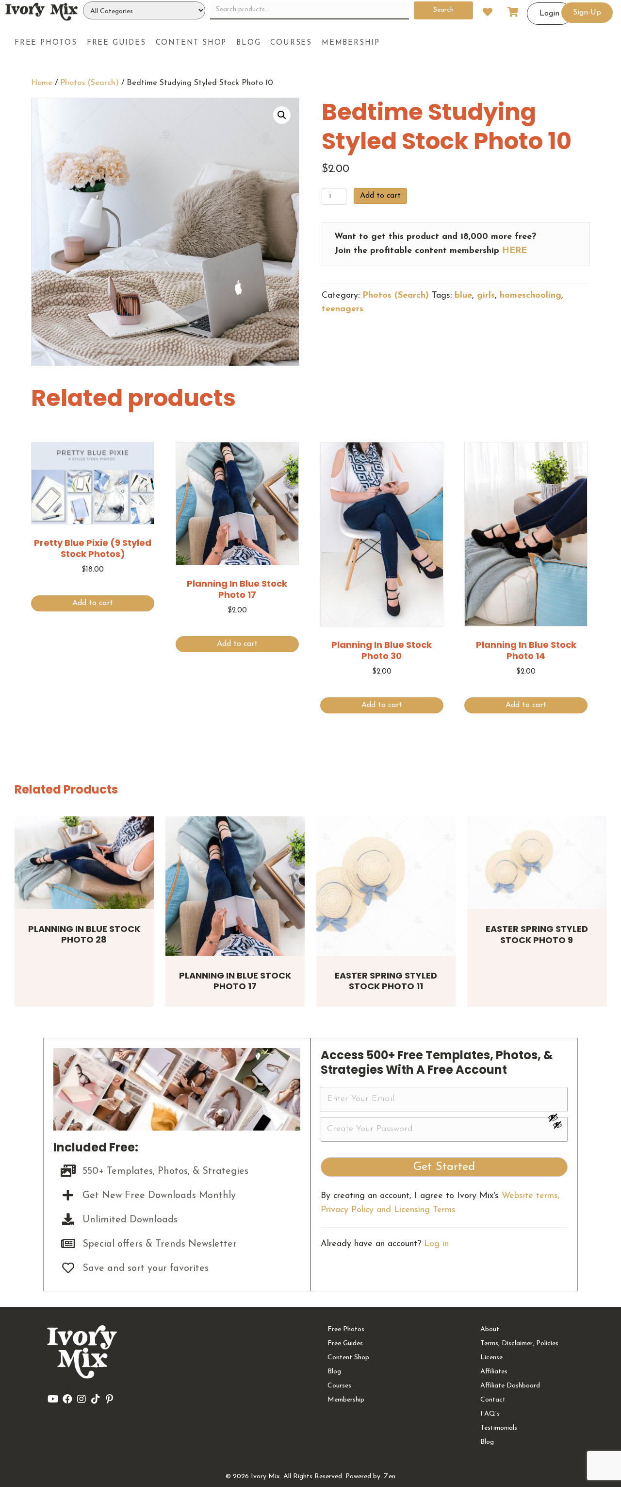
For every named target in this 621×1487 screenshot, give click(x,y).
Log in (436, 1244)
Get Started (444, 1167)
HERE (514, 251)
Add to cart (380, 196)
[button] (282, 115)
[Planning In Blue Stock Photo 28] (84, 862)
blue (463, 295)
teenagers (342, 309)
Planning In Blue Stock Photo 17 (235, 981)
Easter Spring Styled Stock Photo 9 (537, 934)
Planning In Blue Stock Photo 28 (84, 934)
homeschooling (530, 295)
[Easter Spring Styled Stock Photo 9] (536, 862)
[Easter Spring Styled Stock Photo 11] (386, 886)
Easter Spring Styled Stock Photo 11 (386, 981)
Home (41, 83)
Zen (389, 1476)
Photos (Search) (89, 83)
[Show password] (557, 1117)
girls (486, 295)
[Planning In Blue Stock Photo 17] (235, 886)
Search (443, 10)
